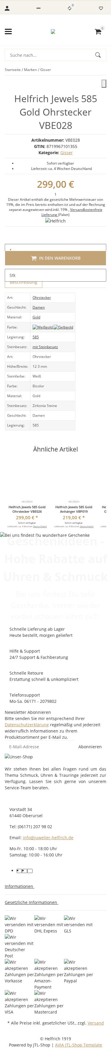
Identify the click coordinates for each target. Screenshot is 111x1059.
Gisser (66, 152)
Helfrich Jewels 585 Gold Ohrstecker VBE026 (27, 509)
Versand (96, 1023)
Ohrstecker (42, 297)
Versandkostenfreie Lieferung (71, 212)
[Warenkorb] (98, 31)
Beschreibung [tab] (23, 282)
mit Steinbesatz (45, 346)
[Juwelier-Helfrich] (53, 31)
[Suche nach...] (100, 55)
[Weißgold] (43, 326)
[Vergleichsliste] (69, 8)
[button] (38, 8)
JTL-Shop (42, 1045)
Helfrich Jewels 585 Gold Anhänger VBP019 (73, 509)
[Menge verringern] (9, 237)
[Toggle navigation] (8, 31)
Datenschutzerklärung (27, 724)
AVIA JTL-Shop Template (78, 1045)
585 (36, 337)
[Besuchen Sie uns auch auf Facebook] (19, 871)
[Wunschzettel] (101, 8)
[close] (104, 84)
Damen (39, 307)
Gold (36, 317)
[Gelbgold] (63, 326)
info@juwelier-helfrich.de (48, 837)
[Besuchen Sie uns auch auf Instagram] (30, 871)
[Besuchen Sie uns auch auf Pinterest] (24, 871)
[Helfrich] (55, 220)
